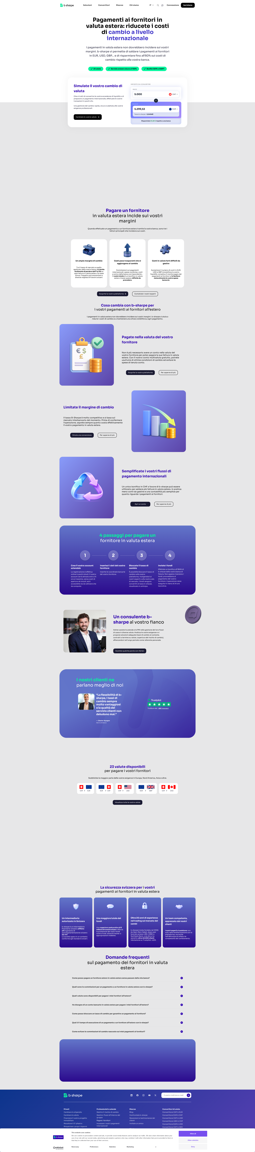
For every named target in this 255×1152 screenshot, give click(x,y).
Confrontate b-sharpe (138, 1115)
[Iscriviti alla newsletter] (188, 1095)
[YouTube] (149, 1095)
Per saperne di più (168, 372)
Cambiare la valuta (71, 1115)
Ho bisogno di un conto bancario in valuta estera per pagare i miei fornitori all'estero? (110, 1005)
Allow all (193, 1133)
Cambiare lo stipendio (73, 1112)
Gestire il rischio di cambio (108, 1112)
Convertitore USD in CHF (172, 1121)
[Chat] (162, 5)
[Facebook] (137, 1095)
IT (150, 5)
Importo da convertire (141, 84)
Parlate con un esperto (113, 1071)
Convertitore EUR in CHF (172, 1115)
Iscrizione (187, 5)
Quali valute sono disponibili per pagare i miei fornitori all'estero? (101, 996)
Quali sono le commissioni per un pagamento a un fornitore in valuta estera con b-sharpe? (112, 987)
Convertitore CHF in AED (172, 1127)
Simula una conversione (82, 435)
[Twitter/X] (155, 1095)
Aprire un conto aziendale (140, 1071)
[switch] (102, 1146)
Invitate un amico (136, 1123)
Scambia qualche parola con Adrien (129, 651)
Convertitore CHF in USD (172, 1118)
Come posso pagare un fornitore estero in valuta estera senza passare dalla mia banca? (111, 978)
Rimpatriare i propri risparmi (75, 1126)
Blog (131, 1112)
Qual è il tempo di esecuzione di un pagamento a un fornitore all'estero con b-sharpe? (110, 1023)
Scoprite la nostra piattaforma (111, 294)
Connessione (173, 5)
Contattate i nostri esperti (145, 294)
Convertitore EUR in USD (172, 1124)
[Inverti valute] (156, 101)
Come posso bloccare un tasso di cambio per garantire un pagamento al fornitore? (109, 1014)
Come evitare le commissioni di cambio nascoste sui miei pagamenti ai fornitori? (108, 1031)
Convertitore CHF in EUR (172, 1112)
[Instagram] (143, 1095)
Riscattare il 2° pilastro (73, 1123)
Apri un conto (140, 504)
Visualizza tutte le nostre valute (127, 802)
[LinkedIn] (131, 1095)
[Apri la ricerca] (158, 5)
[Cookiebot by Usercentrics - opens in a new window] (58, 1148)
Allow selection (193, 1140)
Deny (193, 1147)
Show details (149, 1147)
